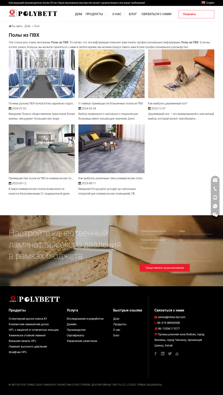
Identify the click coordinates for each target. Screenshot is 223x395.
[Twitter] (170, 353)
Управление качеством (82, 341)
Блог (116, 335)
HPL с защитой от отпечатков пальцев (34, 329)
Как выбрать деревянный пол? (167, 103)
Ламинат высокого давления (28, 346)
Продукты (119, 324)
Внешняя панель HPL (22, 341)
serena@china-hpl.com (171, 317)
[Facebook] (155, 353)
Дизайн (71, 324)
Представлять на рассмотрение (164, 267)
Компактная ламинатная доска (29, 324)
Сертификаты (75, 335)
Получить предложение (192, 15)
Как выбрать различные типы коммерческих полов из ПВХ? (111, 178)
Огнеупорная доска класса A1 (28, 318)
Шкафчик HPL (18, 352)
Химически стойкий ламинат (27, 335)
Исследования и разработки (85, 318)
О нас (116, 329)
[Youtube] (177, 353)
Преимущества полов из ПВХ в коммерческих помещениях (42, 178)
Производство (76, 329)
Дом (116, 318)
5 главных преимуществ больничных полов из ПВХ (110, 103)
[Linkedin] (163, 353)
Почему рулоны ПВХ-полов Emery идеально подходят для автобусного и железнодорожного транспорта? (42, 103)
